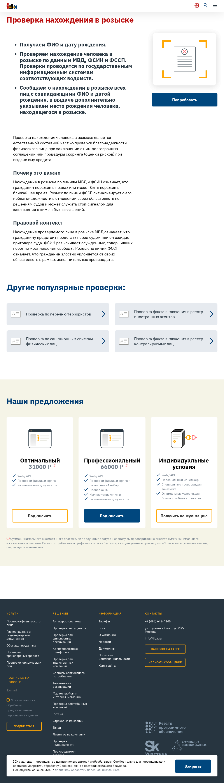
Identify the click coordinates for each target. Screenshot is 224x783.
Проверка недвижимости (63, 743)
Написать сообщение (165, 662)
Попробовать (184, 99)
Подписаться (24, 726)
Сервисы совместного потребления (69, 674)
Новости (105, 642)
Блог (102, 628)
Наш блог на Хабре (165, 649)
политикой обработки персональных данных (87, 770)
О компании (107, 635)
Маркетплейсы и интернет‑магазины (67, 695)
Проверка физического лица (23, 623)
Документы (107, 648)
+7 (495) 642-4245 (158, 621)
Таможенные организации (62, 685)
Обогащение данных (21, 645)
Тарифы (104, 621)
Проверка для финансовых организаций (63, 638)
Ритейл (58, 714)
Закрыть (193, 766)
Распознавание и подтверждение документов (19, 635)
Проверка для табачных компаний (70, 705)
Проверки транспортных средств (23, 654)
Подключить (40, 515)
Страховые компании (68, 721)
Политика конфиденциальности (114, 657)
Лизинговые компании (69, 734)
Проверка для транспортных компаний (63, 662)
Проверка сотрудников (69, 628)
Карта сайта (107, 666)
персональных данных (22, 715)
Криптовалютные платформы (65, 650)
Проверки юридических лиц (24, 664)
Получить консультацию (184, 515)
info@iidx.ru (153, 638)
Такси (57, 728)
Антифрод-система (66, 621)
